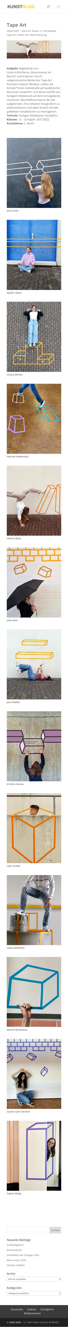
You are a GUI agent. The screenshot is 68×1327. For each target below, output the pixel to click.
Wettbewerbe (32, 1313)
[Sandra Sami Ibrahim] (34, 1108)
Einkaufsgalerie (15, 1244)
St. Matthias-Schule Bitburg (41, 1322)
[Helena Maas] (34, 535)
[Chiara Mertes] (34, 371)
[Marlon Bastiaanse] (34, 1026)
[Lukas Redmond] (34, 945)
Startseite (17, 1309)
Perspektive (49, 30)
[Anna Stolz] (34, 207)
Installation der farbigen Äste (23, 1255)
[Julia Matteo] (34, 699)
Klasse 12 (37, 30)
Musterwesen (14, 1250)
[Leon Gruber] (34, 863)
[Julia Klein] (34, 617)
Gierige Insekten (16, 1265)
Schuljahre (47, 1309)
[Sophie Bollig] (34, 1190)
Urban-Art (23, 34)
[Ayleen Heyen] (34, 289)
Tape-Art (11, 34)
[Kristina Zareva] (34, 781)
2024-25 (26, 30)
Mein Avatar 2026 (16, 1260)
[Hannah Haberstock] (34, 453)
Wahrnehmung (38, 34)
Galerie (31, 1309)
